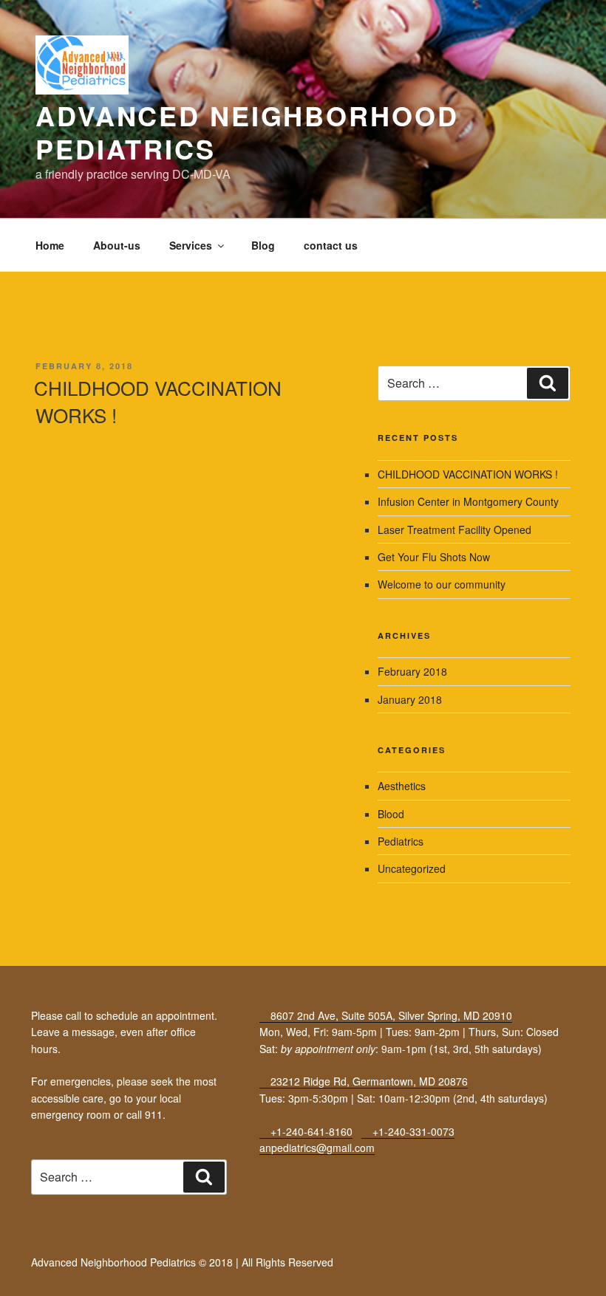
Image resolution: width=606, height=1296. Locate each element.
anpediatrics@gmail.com (317, 1147)
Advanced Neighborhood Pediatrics (246, 132)
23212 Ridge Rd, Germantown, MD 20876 (368, 1081)
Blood (391, 813)
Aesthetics (402, 785)
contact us (331, 245)
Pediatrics (400, 841)
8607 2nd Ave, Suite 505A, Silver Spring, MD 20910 (390, 1015)
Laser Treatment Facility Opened (454, 529)
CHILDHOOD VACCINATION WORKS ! (158, 401)
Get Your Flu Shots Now (434, 556)
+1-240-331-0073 (412, 1131)
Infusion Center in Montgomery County (468, 501)
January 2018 (410, 699)
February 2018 (412, 671)
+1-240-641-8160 (310, 1131)
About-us (116, 245)
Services (190, 245)
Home (49, 245)
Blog (263, 245)
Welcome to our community (441, 584)
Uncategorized (412, 868)
